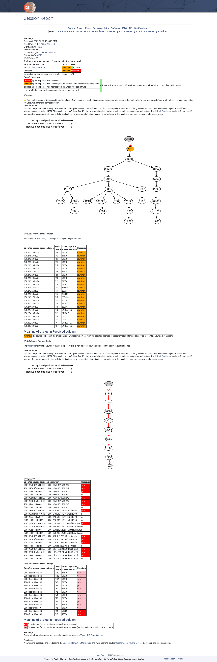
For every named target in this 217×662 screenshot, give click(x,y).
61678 (39, 47)
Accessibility (169, 659)
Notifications (141, 28)
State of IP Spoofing (90, 635)
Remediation (98, 31)
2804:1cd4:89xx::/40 (48, 52)
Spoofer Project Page (79, 28)
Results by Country (134, 31)
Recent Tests (83, 31)
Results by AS (114, 31)
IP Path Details (161, 111)
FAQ (124, 28)
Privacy (180, 659)
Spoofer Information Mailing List (77, 643)
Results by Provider (156, 31)
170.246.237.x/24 (47, 44)
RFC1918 (36, 67)
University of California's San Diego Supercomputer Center (118, 659)
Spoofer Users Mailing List (127, 643)
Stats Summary (65, 31)
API (130, 28)
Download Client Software (106, 28)
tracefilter (32, 346)
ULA (45, 67)
